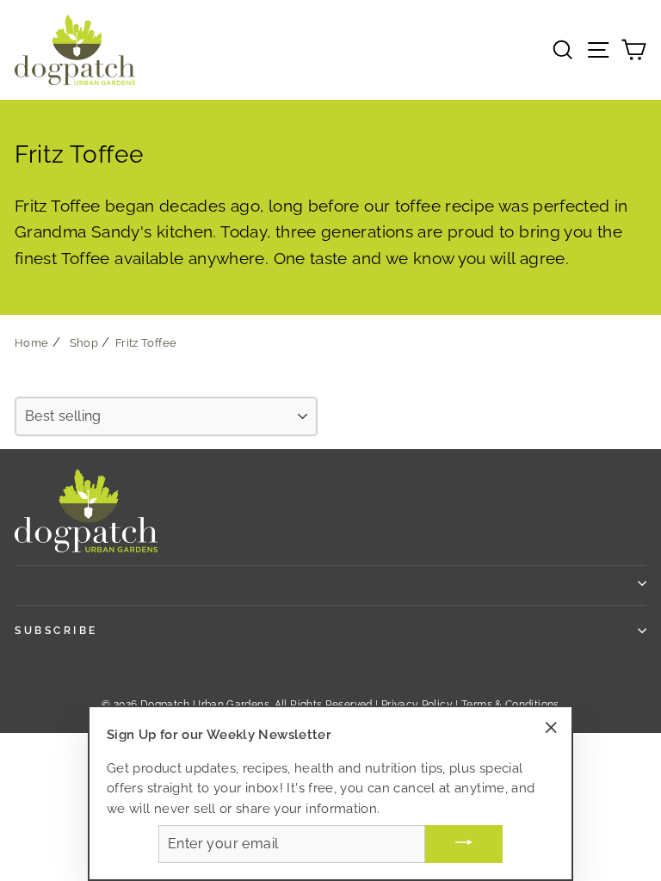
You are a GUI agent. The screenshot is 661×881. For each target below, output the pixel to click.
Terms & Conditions (510, 705)
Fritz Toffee (145, 342)
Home (31, 342)
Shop (84, 342)
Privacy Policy (417, 705)
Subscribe (56, 631)
